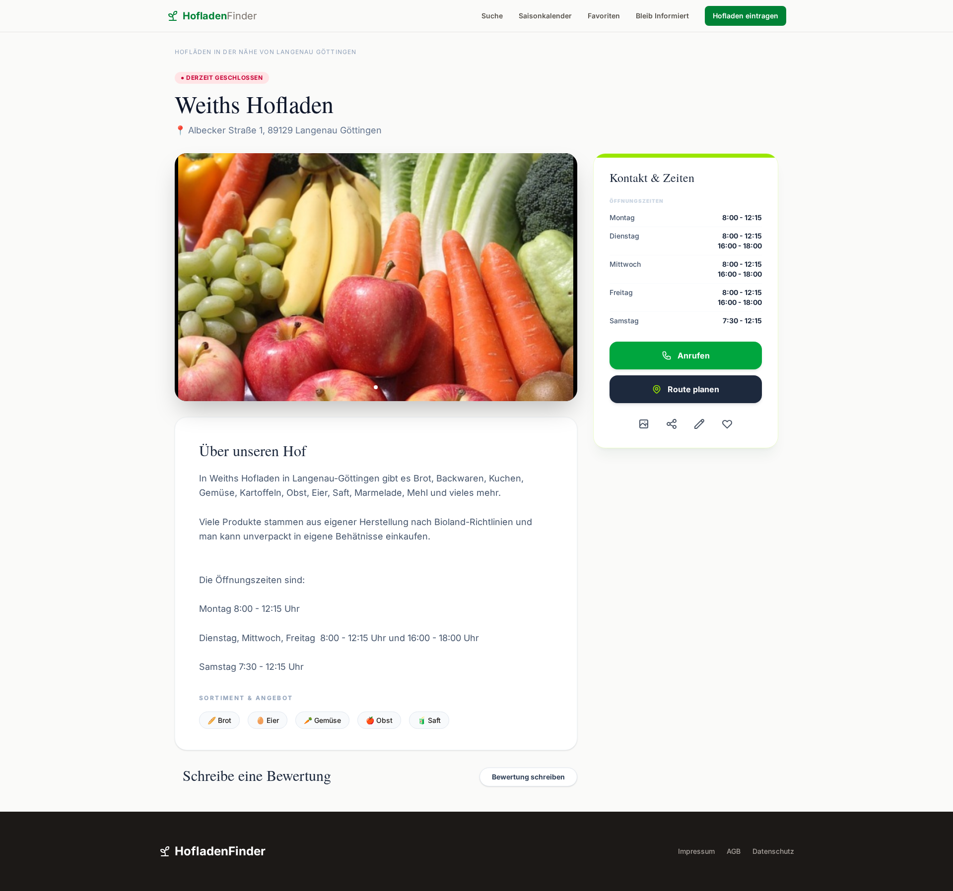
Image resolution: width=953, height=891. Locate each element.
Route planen (693, 389)
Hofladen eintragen (745, 15)
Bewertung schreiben (528, 776)
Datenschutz (773, 851)
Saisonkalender (545, 15)
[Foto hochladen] (644, 424)
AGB (734, 851)
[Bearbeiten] (699, 424)
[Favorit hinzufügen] (727, 424)
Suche (492, 15)
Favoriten (604, 15)
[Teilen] (672, 424)
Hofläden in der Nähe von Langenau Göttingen (266, 52)
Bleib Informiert (662, 15)
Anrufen (694, 355)
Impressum (696, 851)
